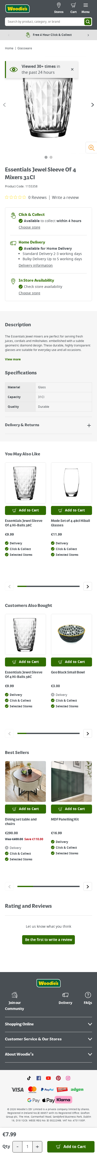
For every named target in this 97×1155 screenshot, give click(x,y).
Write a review (65, 197)
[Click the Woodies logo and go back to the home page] (17, 8)
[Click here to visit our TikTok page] (29, 1078)
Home (9, 48)
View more (13, 359)
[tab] (46, 157)
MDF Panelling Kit (65, 820)
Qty (6, 1146)
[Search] (88, 21)
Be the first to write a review (48, 939)
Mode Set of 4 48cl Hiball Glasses (70, 523)
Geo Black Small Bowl (68, 672)
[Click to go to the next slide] (87, 586)
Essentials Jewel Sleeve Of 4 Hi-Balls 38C (24, 523)
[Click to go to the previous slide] (9, 586)
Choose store (29, 227)
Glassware (24, 48)
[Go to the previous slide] (4, 104)
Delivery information (36, 265)
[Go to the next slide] (92, 104)
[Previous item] (8, 35)
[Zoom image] (91, 147)
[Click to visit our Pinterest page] (58, 1078)
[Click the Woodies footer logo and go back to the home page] (48, 983)
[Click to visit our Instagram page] (68, 1078)
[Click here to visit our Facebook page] (38, 1078)
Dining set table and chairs (21, 822)
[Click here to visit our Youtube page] (48, 1078)
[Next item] (88, 35)
